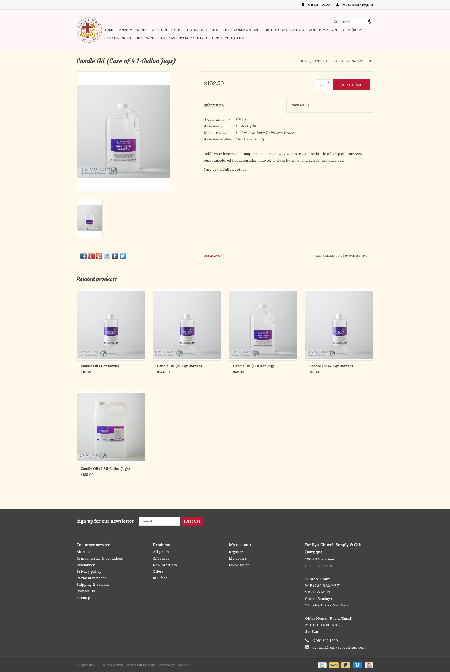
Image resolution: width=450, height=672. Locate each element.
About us (84, 552)
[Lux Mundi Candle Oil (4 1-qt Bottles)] (339, 324)
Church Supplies (201, 30)
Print (366, 255)
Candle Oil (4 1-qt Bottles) (331, 366)
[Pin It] (99, 256)
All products (163, 552)
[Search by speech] (369, 22)
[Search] (336, 22)
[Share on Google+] (91, 256)
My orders (238, 558)
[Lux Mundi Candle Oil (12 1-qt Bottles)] (187, 324)
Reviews (300, 105)
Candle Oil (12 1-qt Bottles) (179, 366)
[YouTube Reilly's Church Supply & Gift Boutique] (360, 521)
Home (108, 30)
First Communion (240, 30)
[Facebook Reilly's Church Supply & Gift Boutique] (341, 521)
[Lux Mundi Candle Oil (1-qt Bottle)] (111, 324)
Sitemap (83, 598)
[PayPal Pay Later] (345, 665)
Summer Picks (117, 38)
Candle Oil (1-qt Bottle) (100, 366)
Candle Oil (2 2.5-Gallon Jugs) (105, 469)
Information (214, 105)
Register (236, 552)
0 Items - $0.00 (319, 5)
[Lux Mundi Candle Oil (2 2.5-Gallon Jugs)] (111, 427)
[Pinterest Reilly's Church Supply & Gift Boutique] (350, 521)
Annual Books (133, 30)
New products (165, 565)
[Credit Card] (368, 665)
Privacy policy (89, 572)
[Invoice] (321, 665)
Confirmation (323, 30)
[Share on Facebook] (83, 256)
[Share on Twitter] (123, 256)
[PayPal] (333, 665)
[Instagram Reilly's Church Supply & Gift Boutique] (369, 521)
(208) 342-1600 (325, 641)
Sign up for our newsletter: (106, 521)
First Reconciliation (283, 30)
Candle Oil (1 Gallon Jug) (253, 366)
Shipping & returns (93, 585)
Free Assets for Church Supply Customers (204, 38)
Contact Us (86, 591)
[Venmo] (357, 665)
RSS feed (160, 578)
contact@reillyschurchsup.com (338, 647)
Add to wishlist (325, 255)
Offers (158, 572)
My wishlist (239, 565)
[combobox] (352, 22)
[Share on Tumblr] (115, 256)
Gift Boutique (166, 30)
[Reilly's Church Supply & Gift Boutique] (89, 30)
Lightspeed (182, 665)
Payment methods (92, 578)
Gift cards (146, 38)
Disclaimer (86, 565)
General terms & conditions (100, 558)
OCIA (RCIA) (352, 30)
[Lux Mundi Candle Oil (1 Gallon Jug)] (263, 324)
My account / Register (357, 5)
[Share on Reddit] (107, 256)
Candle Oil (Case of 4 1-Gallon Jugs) (342, 61)
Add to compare (349, 255)
